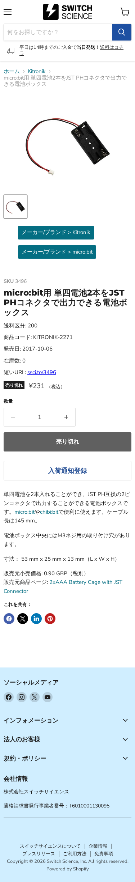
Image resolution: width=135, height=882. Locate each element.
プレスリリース (38, 854)
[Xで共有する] (22, 618)
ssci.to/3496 (41, 372)
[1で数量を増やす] (66, 417)
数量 (8, 401)
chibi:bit (49, 512)
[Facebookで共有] (9, 618)
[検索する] (121, 32)
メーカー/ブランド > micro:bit (57, 251)
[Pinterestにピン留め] (50, 618)
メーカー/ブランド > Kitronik (56, 232)
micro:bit (24, 512)
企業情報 (98, 846)
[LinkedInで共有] (36, 618)
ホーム (12, 71)
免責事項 (103, 854)
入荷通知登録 (67, 470)
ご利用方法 (74, 854)
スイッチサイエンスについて (50, 846)
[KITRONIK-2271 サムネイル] (15, 206)
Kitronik (37, 71)
